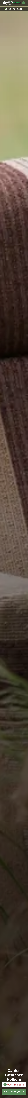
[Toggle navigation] (4, 2)
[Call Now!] (14, 9)
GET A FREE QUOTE (14, 1091)
